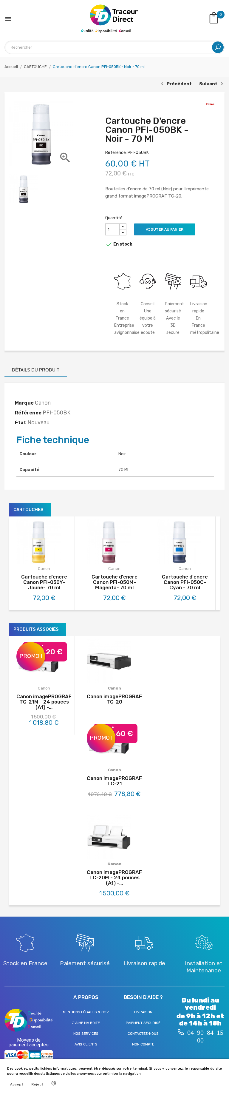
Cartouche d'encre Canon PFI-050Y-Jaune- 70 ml (44, 582)
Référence (28, 413)
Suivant (210, 84)
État (20, 422)
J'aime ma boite (86, 1023)
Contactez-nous (143, 1033)
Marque (24, 403)
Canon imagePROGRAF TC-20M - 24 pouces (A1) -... (114, 877)
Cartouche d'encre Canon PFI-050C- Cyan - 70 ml (185, 582)
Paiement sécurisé (143, 1023)
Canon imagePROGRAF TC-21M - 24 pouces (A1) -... (44, 702)
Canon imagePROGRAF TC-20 (114, 699)
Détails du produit (35, 369)
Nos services (85, 1033)
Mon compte (143, 1044)
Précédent (176, 84)
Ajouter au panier (164, 229)
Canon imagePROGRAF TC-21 (114, 780)
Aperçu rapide (50, 558)
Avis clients (86, 1044)
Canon (44, 568)
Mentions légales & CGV (86, 1012)
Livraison (143, 1012)
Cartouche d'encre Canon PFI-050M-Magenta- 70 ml (114, 582)
